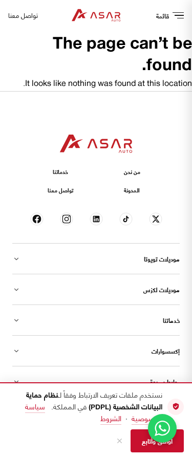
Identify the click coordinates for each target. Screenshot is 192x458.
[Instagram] (66, 219)
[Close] (119, 441)
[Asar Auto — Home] (96, 15)
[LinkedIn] (96, 219)
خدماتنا (60, 171)
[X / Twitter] (155, 219)
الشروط (110, 417)
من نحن (132, 171)
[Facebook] (36, 219)
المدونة (132, 190)
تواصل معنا (23, 15)
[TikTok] (125, 219)
